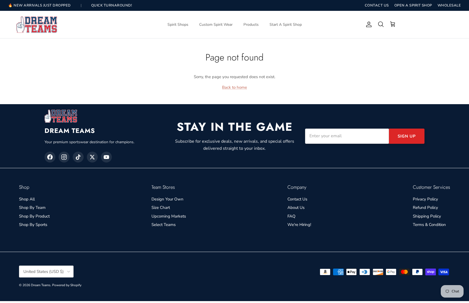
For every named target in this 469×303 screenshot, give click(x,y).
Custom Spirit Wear (216, 24)
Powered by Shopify (66, 285)
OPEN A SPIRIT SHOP (413, 5)
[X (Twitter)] (92, 157)
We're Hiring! (299, 224)
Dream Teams (40, 285)
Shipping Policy (427, 216)
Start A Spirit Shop (286, 24)
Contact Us (297, 199)
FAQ (291, 216)
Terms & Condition (429, 224)
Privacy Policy (425, 199)
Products (251, 24)
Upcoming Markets (168, 216)
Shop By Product (34, 216)
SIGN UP (407, 136)
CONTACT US (377, 5)
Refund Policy (425, 207)
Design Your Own (167, 199)
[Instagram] (64, 157)
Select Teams (163, 224)
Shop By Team (32, 207)
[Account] (367, 24)
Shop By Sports (33, 224)
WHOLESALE (449, 5)
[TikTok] (78, 157)
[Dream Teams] (36, 24)
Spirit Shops (177, 24)
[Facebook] (50, 157)
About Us (296, 207)
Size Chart (160, 207)
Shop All (27, 199)
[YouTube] (106, 157)
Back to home (234, 87)
